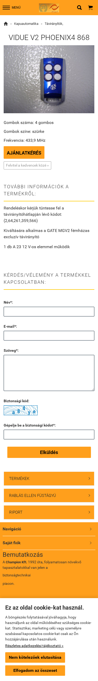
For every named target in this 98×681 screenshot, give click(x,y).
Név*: (8, 302)
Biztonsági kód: (16, 401)
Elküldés (49, 452)
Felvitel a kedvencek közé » (27, 165)
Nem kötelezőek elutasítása (35, 657)
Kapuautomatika (26, 24)
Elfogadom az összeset (35, 670)
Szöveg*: (11, 350)
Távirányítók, (54, 24)
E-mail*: (10, 326)
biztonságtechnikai (17, 575)
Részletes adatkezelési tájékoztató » (34, 646)
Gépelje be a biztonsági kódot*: (30, 425)
